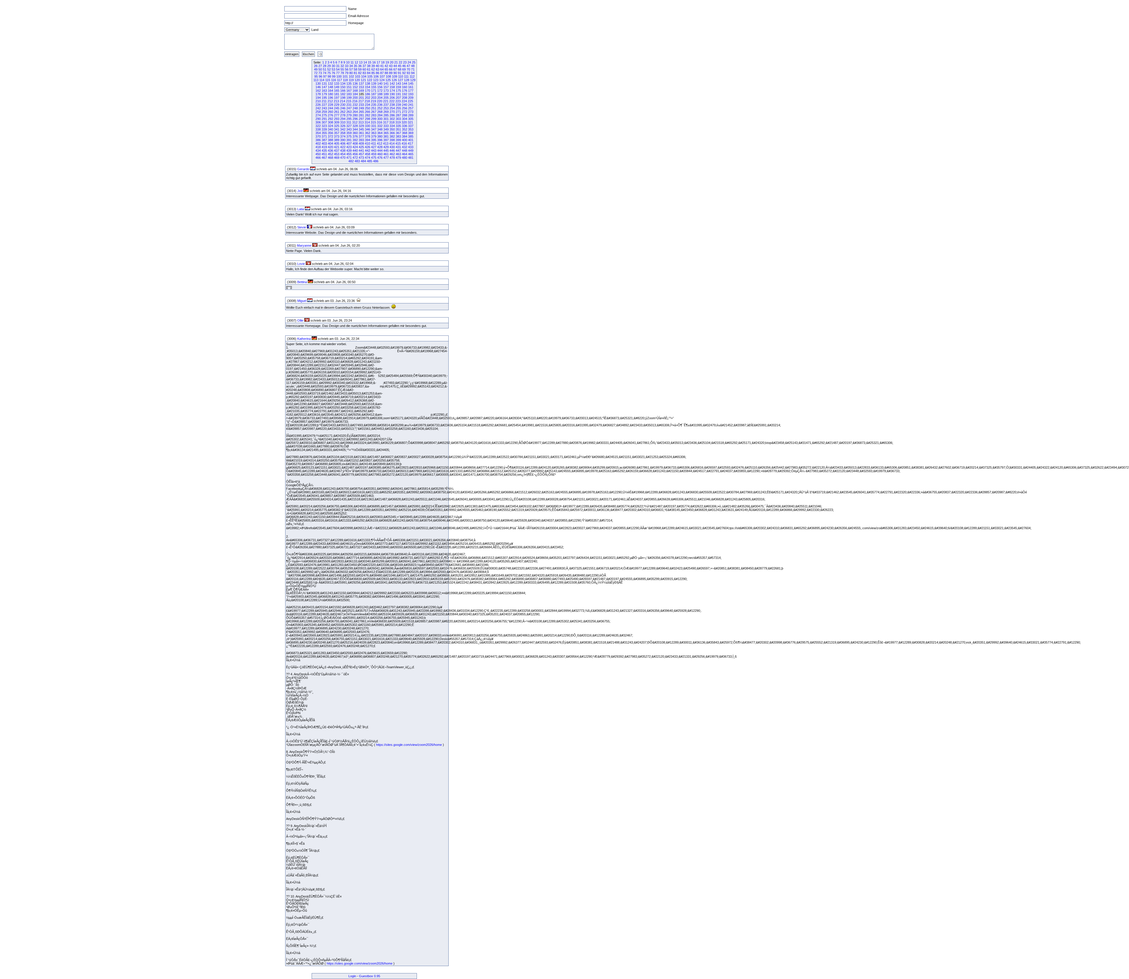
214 (342, 101)
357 (336, 133)
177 (410, 90)
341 (336, 129)
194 (318, 97)
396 (380, 140)
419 (324, 147)
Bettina (302, 282)
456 (355, 154)
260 (330, 111)
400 (404, 140)
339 (324, 129)
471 (349, 157)
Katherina (304, 338)
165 (336, 90)
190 (392, 94)
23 (405, 62)
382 (392, 136)
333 (386, 126)
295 (349, 119)
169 (361, 90)
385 (410, 136)
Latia (300, 209)
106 (376, 76)
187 (373, 94)
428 (380, 147)
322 (318, 126)
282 (367, 115)
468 (330, 157)
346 (367, 129)
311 (348, 122)
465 (410, 154)
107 (382, 76)
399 (398, 140)
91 (399, 73)
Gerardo (303, 169)
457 (361, 154)
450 (318, 154)
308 (330, 122)
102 (351, 76)
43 (391, 66)
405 (336, 143)
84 (368, 73)
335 (398, 126)
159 (398, 87)
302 (392, 119)
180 (330, 94)
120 (357, 80)
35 (355, 66)
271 (398, 111)
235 (373, 104)
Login (352, 976)
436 (330, 150)
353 (410, 129)
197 (336, 97)
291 (324, 119)
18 (383, 62)
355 (324, 133)
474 (367, 157)
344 (355, 129)
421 (336, 147)
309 (336, 122)
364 (380, 133)
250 (367, 108)
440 (355, 150)
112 (412, 76)
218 (367, 101)
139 (373, 83)
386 (318, 140)
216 (355, 101)
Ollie (300, 320)
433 (410, 147)
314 (367, 122)
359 (349, 133)
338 (318, 129)
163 (324, 90)
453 (336, 154)
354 (318, 133)
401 (410, 140)
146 (318, 87)
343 (349, 129)
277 (336, 115)
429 (386, 147)
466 (318, 157)
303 (398, 119)
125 (388, 80)
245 (336, 108)
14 (365, 62)
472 (355, 157)
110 (400, 76)
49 (316, 69)
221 (385, 101)
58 (355, 69)
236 (380, 104)
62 (373, 69)
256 (404, 108)
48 (413, 66)
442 (367, 150)
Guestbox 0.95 (369, 976)
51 (324, 69)
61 (368, 69)
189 (386, 94)
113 (315, 80)
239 (398, 104)
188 (380, 94)
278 (342, 115)
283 (373, 115)
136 (355, 83)
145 (410, 83)
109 (394, 76)
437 (336, 150)
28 (324, 66)
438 (342, 150)
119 (351, 80)
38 (368, 66)
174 (392, 90)
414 (392, 143)
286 (392, 115)
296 (355, 119)
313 (361, 122)
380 (380, 136)
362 (367, 133)
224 (404, 101)
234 (367, 104)
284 (380, 115)
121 (363, 80)
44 (395, 66)
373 (336, 136)
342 (342, 129)
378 (367, 136)
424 (355, 147)
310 (342, 122)
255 (398, 108)
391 (349, 140)
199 (349, 97)
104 (363, 76)
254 (392, 108)
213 (336, 101)
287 (398, 115)
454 (342, 154)
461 (386, 154)
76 (333, 73)
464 (404, 154)
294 (342, 119)
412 (379, 143)
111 (406, 76)
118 (345, 80)
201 (361, 97)
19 (387, 62)
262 (342, 111)
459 (373, 154)
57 (351, 69)
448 (404, 150)
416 (404, 143)
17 (378, 62)
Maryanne (304, 245)
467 (324, 157)
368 (404, 133)
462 (392, 154)
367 (398, 133)
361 (361, 133)
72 (316, 73)
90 (395, 73)
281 (361, 115)
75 (329, 73)
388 (330, 140)
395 (373, 140)
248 (355, 108)
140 (380, 83)
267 (373, 111)
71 (413, 69)
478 (392, 157)
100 (339, 76)
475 (373, 157)
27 (320, 66)
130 (318, 83)
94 (413, 73)
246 (342, 108)
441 (361, 150)
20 (391, 62)
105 (370, 76)
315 (373, 122)
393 (361, 140)
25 (413, 62)
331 (373, 126)
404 (330, 143)
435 (324, 150)
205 (386, 97)
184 (355, 94)
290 (318, 119)
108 (388, 76)
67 (395, 69)
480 (404, 157)
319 (398, 122)
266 (367, 111)
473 (361, 157)
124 (382, 80)
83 (364, 73)
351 (398, 129)
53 (333, 69)
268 (380, 111)
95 (316, 76)
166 (342, 90)
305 (410, 119)
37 (364, 66)
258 (318, 111)
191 (398, 94)
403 (324, 143)
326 (342, 126)
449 (410, 150)
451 (324, 154)
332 (380, 126)
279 (349, 115)
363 (373, 133)
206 (392, 97)
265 (361, 111)
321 (410, 122)
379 (373, 136)
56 (346, 69)
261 (336, 111)
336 (404, 126)
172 (380, 90)
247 (349, 108)
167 (349, 90)
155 (373, 87)
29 (329, 66)
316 (379, 122)
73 (320, 73)
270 (392, 111)
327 (349, 126)
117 (339, 80)
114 (321, 80)
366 (392, 133)
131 (324, 83)
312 (355, 122)
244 (330, 108)
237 (386, 104)
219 (373, 101)
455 (349, 154)
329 (361, 126)
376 (355, 136)
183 (349, 94)
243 (324, 108)
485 (369, 161)
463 (398, 154)
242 (318, 108)
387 (324, 140)
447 (398, 150)
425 (361, 147)
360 (355, 133)
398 (392, 140)
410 (367, 143)
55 (342, 69)
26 (316, 66)
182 (342, 94)
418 (318, 147)
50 (320, 69)
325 (336, 126)
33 (346, 66)
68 (399, 69)
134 (342, 83)
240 (404, 104)
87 (382, 73)
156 (380, 87)
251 (373, 108)
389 (336, 140)
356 (330, 133)
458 (367, 154)
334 (392, 126)
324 (330, 126)
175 (398, 90)
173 (386, 90)
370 (318, 136)
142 (392, 83)
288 (404, 115)
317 (385, 122)
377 (361, 136)
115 (327, 80)
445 (386, 150)
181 (336, 94)
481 (410, 157)
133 (336, 83)
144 (404, 83)
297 (361, 119)
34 (351, 66)
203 (373, 97)
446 (392, 150)
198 (342, 97)
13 (361, 62)
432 (404, 147)
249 (361, 108)
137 (361, 83)
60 (364, 69)
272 (404, 111)
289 (410, 115)
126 (394, 80)
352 (404, 129)
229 (336, 104)
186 (367, 94)
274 (318, 115)
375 (349, 136)
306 (318, 122)
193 (410, 94)
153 (361, 87)
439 (349, 150)
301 (386, 119)
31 (338, 66)
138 (367, 83)
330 (367, 126)
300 (380, 119)
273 (410, 111)
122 (369, 80)
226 (318, 104)
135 (349, 83)
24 (409, 62)
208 (404, 97)
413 (385, 143)
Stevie (301, 227)
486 (375, 161)
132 (330, 83)
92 (404, 73)
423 (349, 147)
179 (324, 94)
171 (373, 90)
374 (342, 136)
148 (330, 87)
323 (324, 126)
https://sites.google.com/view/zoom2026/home (409, 744)
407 (349, 143)
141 (386, 83)
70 (408, 69)
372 (330, 136)
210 (318, 101)
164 (330, 90)
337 (410, 126)
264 (355, 111)
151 (349, 87)
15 (369, 62)
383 (398, 136)
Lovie (301, 263)
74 (324, 73)
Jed (300, 191)
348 (380, 129)
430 (392, 147)
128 (406, 80)
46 (404, 66)
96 (320, 76)
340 (330, 129)
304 (404, 119)
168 (355, 90)
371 (324, 136)
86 (377, 73)
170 (367, 90)
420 (330, 147)
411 (373, 143)
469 (336, 157)
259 (324, 111)
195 (324, 97)
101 (345, 76)
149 (336, 87)
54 (338, 69)
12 (356, 62)
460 (380, 154)
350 (392, 129)
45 (399, 66)
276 (330, 115)
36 (360, 66)
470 (342, 157)
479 (398, 157)
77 (338, 73)
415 (398, 143)
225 (410, 101)
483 (357, 161)
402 (318, 143)
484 (363, 161)
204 (380, 97)
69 (404, 69)
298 (367, 119)
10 (348, 62)
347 (373, 129)
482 (351, 161)
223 (398, 101)
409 (361, 143)
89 (391, 73)
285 (386, 115)
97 (325, 76)
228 (330, 104)
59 (360, 69)
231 (349, 104)
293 (336, 119)
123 (375, 80)
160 (404, 87)
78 (342, 73)
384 (404, 136)
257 (410, 108)
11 (352, 62)
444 (380, 150)
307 (324, 122)
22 (400, 62)
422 (342, 147)
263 (349, 111)
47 (408, 66)
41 (382, 66)
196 (330, 97)
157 (386, 87)
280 (355, 115)
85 (373, 73)
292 (330, 119)
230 (342, 104)
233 (361, 104)
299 (373, 119)
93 (408, 73)
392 (355, 140)
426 (367, 147)
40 (377, 66)
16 (374, 62)
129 (412, 80)
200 (355, 97)
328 (355, 126)
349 (386, 129)
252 (380, 108)
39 (373, 66)
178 (318, 94)
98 (329, 76)
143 (398, 83)
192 (404, 94)
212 (330, 101)
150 (342, 87)
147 (324, 87)
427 (373, 147)
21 (396, 62)
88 (386, 73)
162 (318, 90)
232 (355, 104)
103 (357, 76)
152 (355, 87)
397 (386, 140)
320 (404, 122)
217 (361, 101)
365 (386, 133)
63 (377, 69)
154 (367, 87)
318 (392, 122)
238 (392, 104)
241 (410, 104)
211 (324, 101)
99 (333, 76)
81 (355, 73)
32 (342, 66)
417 (410, 143)
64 (382, 69)
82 (360, 73)
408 (355, 143)
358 (342, 133)
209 (410, 97)
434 (318, 150)
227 (324, 104)
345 (361, 129)
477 (386, 157)
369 (410, 133)
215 (348, 101)
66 (391, 69)
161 (410, 87)
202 (367, 97)
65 (386, 69)
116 (333, 80)
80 (351, 73)
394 (367, 140)
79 (346, 73)
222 (392, 101)
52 (329, 69)
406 (342, 143)
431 (398, 147)
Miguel (301, 301)
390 (342, 140)
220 (379, 101)
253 (386, 108)
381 (386, 136)
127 (400, 80)
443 (373, 150)
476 (380, 157)
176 (404, 90)
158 (392, 87)
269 (386, 111)
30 (333, 66)
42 (386, 66)
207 (398, 97)
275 (324, 115)
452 (330, 154)
